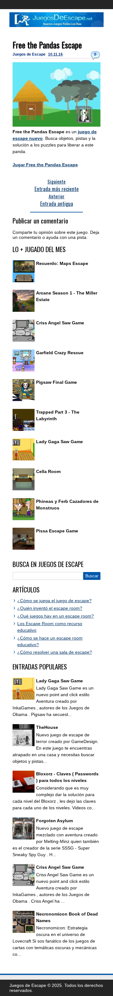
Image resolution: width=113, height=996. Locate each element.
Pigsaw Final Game (56, 382)
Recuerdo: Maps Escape (62, 263)
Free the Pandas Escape (47, 45)
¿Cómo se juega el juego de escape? (54, 600)
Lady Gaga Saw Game (59, 441)
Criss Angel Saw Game (60, 322)
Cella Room (48, 471)
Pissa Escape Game (57, 530)
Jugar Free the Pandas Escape (45, 164)
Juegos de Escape (29, 54)
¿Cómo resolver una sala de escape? (54, 652)
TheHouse (47, 727)
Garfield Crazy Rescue (59, 352)
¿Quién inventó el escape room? (49, 608)
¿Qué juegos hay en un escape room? (55, 616)
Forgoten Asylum (54, 820)
